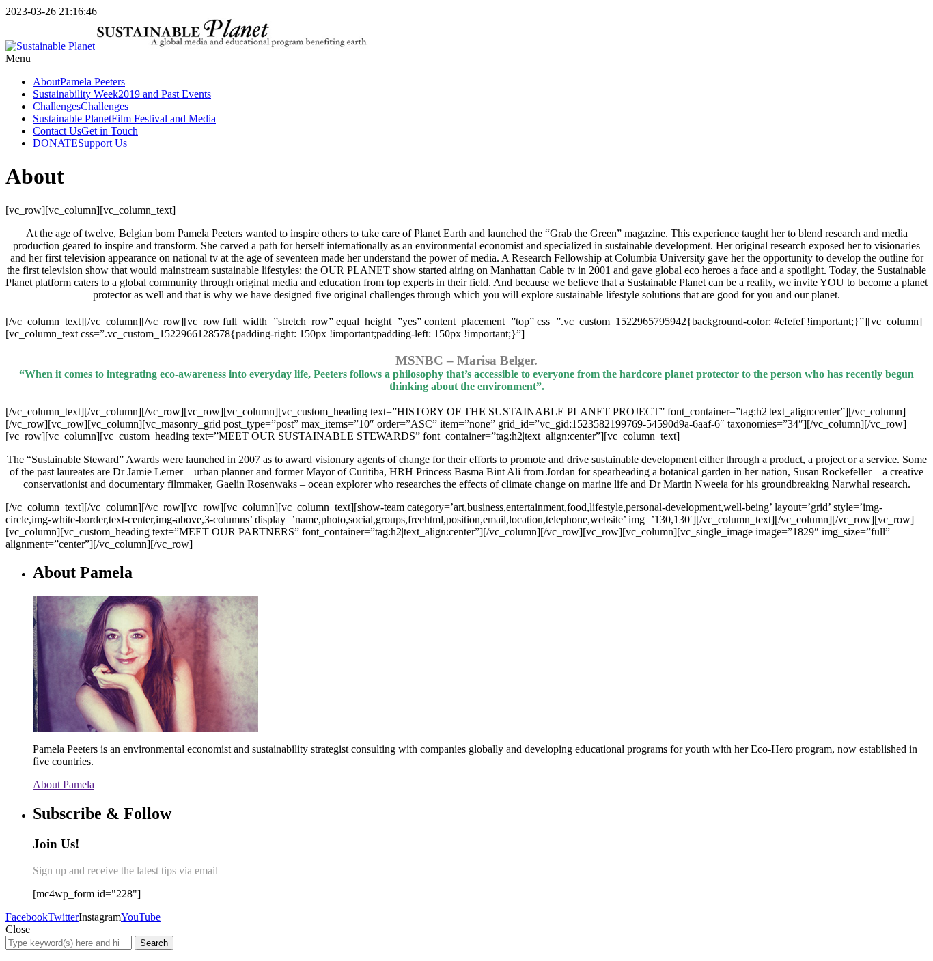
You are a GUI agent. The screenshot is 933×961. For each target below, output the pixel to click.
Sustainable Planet (124, 118)
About (79, 81)
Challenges (80, 106)
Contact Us (85, 131)
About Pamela (63, 784)
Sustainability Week (122, 94)
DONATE (80, 143)
